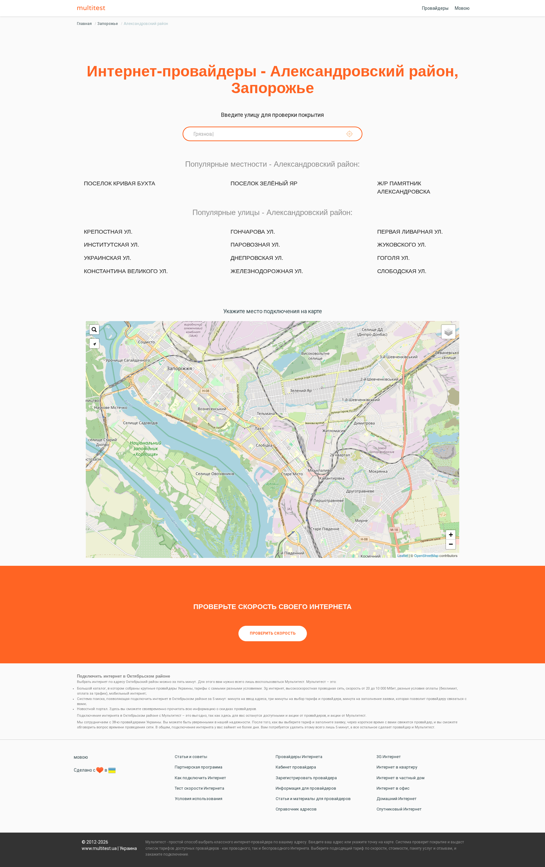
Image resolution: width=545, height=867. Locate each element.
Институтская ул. (111, 245)
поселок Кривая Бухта (119, 183)
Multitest (92, 8)
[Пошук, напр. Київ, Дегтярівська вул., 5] (94, 329)
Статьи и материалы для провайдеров (313, 798)
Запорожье (107, 23)
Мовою (462, 8)
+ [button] (451, 535)
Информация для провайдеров (306, 788)
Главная (84, 23)
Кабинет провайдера (296, 767)
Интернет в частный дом (401, 777)
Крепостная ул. (108, 232)
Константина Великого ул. (126, 271)
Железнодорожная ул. (267, 271)
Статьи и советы (191, 756)
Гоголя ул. (393, 258)
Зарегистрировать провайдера (306, 777)
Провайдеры (435, 8)
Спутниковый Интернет (399, 809)
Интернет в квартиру (397, 767)
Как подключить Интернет (200, 777)
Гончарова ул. (253, 232)
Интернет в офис (393, 788)
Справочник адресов (296, 809)
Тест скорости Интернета (199, 788)
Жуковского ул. (401, 245)
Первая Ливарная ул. (410, 232)
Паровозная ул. (255, 245)
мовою (81, 757)
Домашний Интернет (397, 798)
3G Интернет (389, 756)
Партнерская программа (198, 767)
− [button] (451, 544)
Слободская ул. (401, 271)
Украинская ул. (107, 258)
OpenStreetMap (426, 555)
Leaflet (402, 555)
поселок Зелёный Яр (264, 183)
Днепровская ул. (257, 258)
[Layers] (448, 332)
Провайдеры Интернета (299, 756)
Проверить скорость (273, 633)
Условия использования (198, 798)
